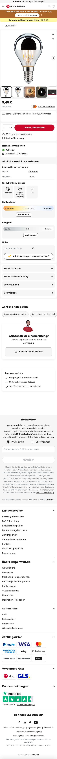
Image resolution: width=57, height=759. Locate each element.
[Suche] (49, 6)
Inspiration (7, 599)
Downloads (10, 292)
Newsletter (8, 572)
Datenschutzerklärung (45, 493)
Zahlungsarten (9, 534)
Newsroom (7, 595)
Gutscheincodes (10, 590)
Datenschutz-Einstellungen (15, 728)
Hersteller (50, 499)
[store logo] (17, 6)
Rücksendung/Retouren (14, 530)
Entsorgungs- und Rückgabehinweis (29, 736)
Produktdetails (12, 268)
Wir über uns (8, 567)
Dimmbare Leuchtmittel (43, 314)
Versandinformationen (14, 539)
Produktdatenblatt (46, 106)
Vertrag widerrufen (13, 516)
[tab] (28, 531)
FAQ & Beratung (10, 521)
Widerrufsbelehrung (12, 628)
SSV (27, 15)
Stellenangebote (21, 581)
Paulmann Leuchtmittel (15, 314)
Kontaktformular (47, 490)
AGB (4, 614)
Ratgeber (20, 599)
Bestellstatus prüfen (12, 525)
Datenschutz (9, 619)
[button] (6, 92)
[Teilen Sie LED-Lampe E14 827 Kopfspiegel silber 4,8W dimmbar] (53, 39)
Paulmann (33, 171)
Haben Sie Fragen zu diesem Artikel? (30, 256)
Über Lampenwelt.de (16, 562)
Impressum (8, 623)
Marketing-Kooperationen (16, 576)
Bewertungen (11, 284)
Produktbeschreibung (16, 276)
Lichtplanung (9, 586)
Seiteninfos (9, 608)
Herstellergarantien (12, 548)
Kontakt (6, 544)
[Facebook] (20, 722)
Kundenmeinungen (15, 686)
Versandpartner (13, 668)
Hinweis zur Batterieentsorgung (29, 732)
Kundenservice (12, 510)
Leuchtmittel (11, 25)
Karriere (6, 581)
